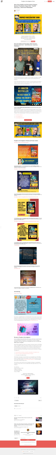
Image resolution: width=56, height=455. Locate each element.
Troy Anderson (18, 10)
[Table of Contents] (0, 227)
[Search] (45, 1)
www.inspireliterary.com (34, 320)
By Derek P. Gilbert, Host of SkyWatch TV (19, 419)
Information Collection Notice (27, 442)
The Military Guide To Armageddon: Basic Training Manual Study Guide (26, 197)
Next (39, 400)
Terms (30, 449)
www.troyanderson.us (19, 116)
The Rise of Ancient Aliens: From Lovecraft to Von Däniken (23, 418)
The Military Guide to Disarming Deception (24, 107)
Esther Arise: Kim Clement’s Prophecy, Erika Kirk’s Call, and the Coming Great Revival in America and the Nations (24, 424)
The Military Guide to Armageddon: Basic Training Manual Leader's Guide (26, 221)
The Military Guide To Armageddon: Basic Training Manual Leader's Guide (27, 242)
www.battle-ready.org (19, 114)
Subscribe (49, 1)
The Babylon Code (17, 268)
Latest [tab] (17, 415)
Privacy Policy (33, 442)
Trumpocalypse (16, 245)
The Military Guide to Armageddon (20, 169)
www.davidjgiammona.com (20, 117)
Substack (24, 453)
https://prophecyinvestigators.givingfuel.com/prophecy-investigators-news (27, 352)
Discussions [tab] (20, 415)
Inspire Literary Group (18, 293)
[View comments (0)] (16, 13)
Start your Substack (26, 451)
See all (16, 438)
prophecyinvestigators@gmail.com (29, 359)
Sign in (54, 1)
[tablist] (17, 406)
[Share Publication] (46, 1)
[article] (28, 419)
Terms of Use (31, 441)
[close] (35, 429)
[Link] (13, 45)
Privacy (28, 449)
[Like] (15, 13)
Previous (17, 400)
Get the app (31, 451)
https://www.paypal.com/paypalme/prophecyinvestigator (24, 353)
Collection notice (33, 449)
